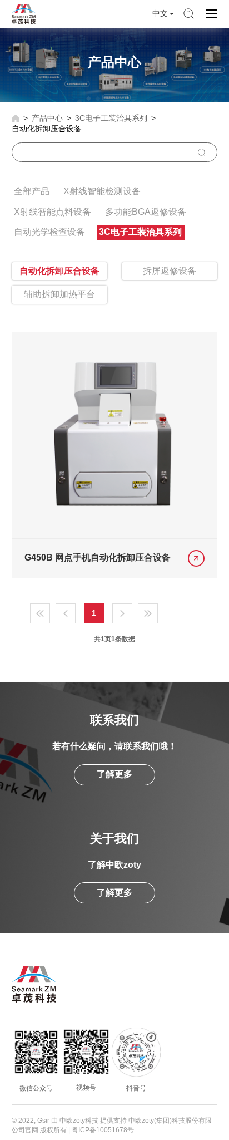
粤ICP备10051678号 (103, 1130)
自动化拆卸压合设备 (47, 128)
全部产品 (31, 191)
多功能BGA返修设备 (145, 212)
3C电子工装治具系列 (111, 118)
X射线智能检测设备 (102, 191)
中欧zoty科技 (78, 1120)
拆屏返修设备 (169, 271)
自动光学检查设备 (49, 232)
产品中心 (47, 118)
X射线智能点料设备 (52, 212)
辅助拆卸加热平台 (59, 294)
